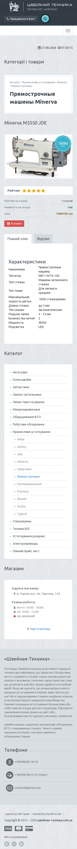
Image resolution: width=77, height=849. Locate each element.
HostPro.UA (53, 813)
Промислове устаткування (38, 82)
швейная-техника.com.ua (55, 820)
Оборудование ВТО (27, 417)
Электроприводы (25, 543)
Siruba (21, 506)
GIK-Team (24, 813)
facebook (14, 844)
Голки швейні (22, 379)
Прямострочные (21, 86)
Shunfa (22, 499)
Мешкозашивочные (26, 409)
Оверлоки (24, 469)
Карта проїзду (40, 629)
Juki (19, 454)
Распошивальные (29, 484)
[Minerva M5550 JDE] (38, 156)
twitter (6, 844)
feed (21, 844)
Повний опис (17, 239)
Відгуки (43, 239)
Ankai (20, 439)
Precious (23, 491)
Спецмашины (22, 521)
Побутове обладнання (28, 424)
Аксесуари (20, 372)
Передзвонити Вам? (22, 18)
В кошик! (16, 223)
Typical (22, 514)
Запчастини (21, 387)
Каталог (15, 82)
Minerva (62, 82)
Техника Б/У (21, 528)
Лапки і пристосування (28, 402)
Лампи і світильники (27, 394)
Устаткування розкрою (29, 536)
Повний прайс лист (26, 551)
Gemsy (21, 446)
